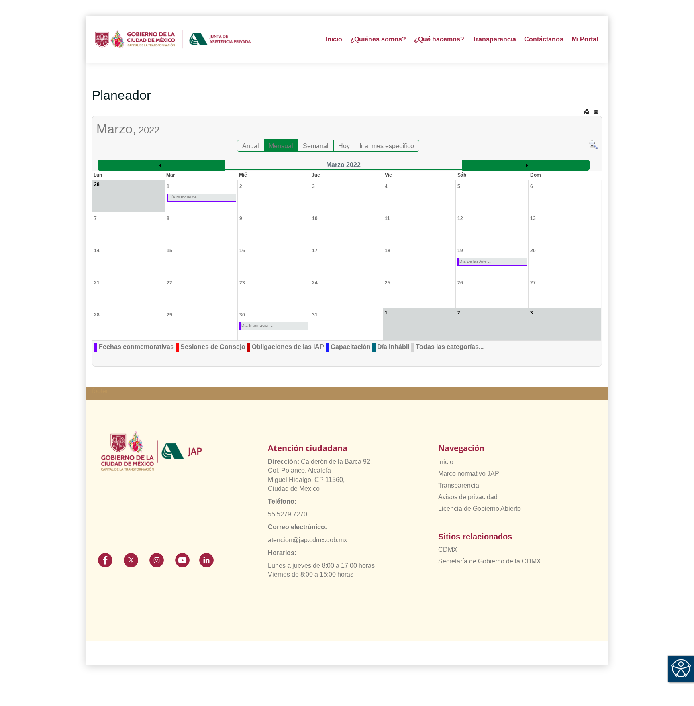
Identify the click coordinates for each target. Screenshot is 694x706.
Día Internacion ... (258, 325)
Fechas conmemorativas (136, 346)
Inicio (334, 39)
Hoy (344, 146)
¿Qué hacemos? (439, 39)
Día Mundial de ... (185, 197)
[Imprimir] (587, 111)
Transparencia (458, 485)
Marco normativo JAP (468, 473)
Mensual (281, 146)
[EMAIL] (596, 111)
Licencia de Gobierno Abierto (479, 508)
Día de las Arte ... (475, 261)
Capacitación (351, 346)
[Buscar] (593, 144)
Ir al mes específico (386, 146)
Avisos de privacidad (468, 497)
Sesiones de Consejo (212, 346)
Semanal (316, 146)
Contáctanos (543, 39)
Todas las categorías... (450, 346)
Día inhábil (393, 346)
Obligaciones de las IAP (288, 346)
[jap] (173, 39)
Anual (250, 146)
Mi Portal (585, 39)
